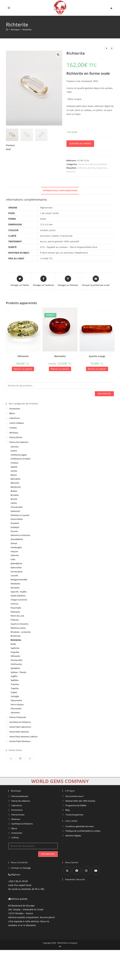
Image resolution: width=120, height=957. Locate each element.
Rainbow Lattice (18, 627)
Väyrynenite (16, 700)
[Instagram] (29, 758)
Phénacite (15, 611)
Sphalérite (15, 668)
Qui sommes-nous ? (74, 796)
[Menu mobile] (9, 8)
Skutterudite (16, 660)
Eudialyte (15, 527)
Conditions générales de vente (79, 826)
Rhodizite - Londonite (21, 632)
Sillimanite (23, 356)
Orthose (14, 603)
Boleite (14, 491)
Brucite (14, 499)
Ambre (14, 450)
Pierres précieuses (19, 796)
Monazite (15, 587)
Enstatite (15, 523)
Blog (67, 810)
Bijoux (12, 413)
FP (60, 946)
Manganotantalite (19, 579)
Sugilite (14, 676)
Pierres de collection (20, 800)
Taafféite (14, 680)
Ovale (98, 167)
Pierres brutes (17, 814)
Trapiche (15, 688)
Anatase (14, 462)
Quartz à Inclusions (19, 623)
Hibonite (15, 555)
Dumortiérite (17, 519)
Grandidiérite (17, 539)
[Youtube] (95, 870)
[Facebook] (20, 758)
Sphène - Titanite (18, 672)
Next (8, 149)
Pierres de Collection (87, 164)
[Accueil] (7, 29)
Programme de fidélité (75, 805)
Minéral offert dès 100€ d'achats (80, 800)
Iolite (13, 559)
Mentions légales (73, 835)
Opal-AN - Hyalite (19, 591)
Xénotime (15, 712)
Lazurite (14, 575)
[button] (58, 54)
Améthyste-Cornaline (20, 458)
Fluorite (14, 531)
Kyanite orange (97, 356)
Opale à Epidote (18, 595)
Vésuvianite (16, 708)
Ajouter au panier (80, 143)
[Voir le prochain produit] (112, 48)
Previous (10, 145)
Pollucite (15, 619)
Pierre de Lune (17, 615)
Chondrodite (16, 507)
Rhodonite (15, 635)
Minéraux (13, 432)
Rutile (13, 644)
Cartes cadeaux (16, 423)
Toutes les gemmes (74, 814)
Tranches (15, 684)
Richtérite (102, 164)
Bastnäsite (60, 356)
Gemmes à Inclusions (20, 535)
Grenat (14, 543)
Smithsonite (16, 664)
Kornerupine (16, 571)
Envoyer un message (21, 867)
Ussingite (15, 696)
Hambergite (16, 547)
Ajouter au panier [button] (23, 369)
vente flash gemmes (19, 731)
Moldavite (15, 583)
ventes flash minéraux (19, 741)
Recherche (104, 393)
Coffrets (13, 427)
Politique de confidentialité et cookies (82, 830)
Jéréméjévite (16, 563)
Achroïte (14, 446)
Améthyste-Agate (19, 454)
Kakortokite (16, 567)
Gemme (91, 167)
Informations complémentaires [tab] (60, 190)
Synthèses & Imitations (20, 722)
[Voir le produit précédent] (106, 48)
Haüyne (14, 551)
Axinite (14, 470)
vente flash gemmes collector (23, 736)
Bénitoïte (15, 482)
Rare (104, 167)
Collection (82, 167)
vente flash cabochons (20, 726)
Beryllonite (16, 487)
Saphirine (15, 648)
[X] (10, 758)
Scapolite (15, 652)
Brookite (15, 495)
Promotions (16, 810)
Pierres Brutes (15, 437)
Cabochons (14, 418)
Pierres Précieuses (17, 717)
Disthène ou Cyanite (20, 515)
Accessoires (14, 408)
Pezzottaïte (16, 607)
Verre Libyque (17, 704)
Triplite (14, 692)
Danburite (15, 511)
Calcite (14, 503)
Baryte (14, 475)
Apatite (14, 466)
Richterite (26, 29)
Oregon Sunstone (19, 599)
